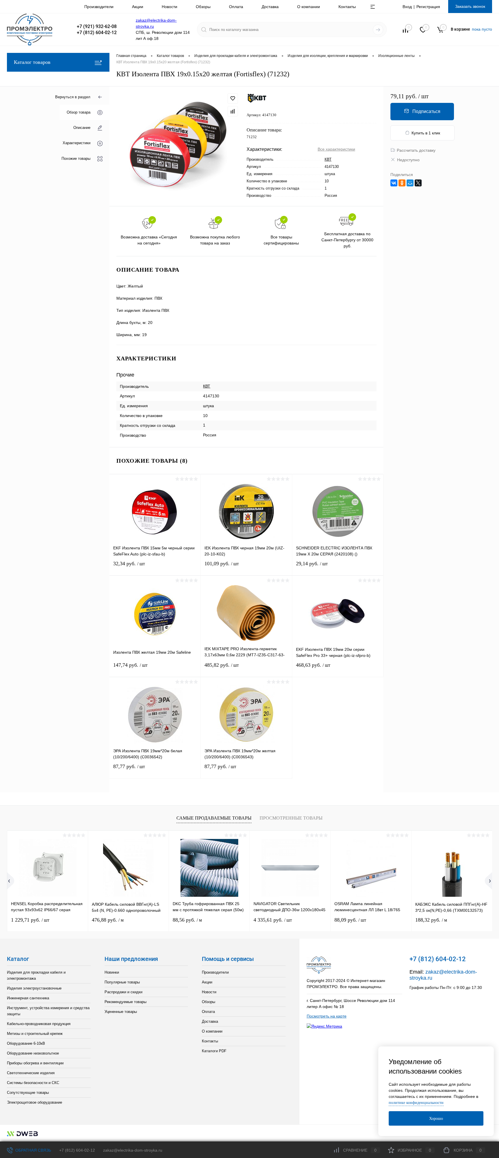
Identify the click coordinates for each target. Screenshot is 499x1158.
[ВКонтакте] (393, 182)
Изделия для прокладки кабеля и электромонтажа (36, 975)
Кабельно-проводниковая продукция (38, 1024)
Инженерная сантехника (28, 998)
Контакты (347, 6)
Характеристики (76, 143)
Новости (169, 6)
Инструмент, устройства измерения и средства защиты (48, 1011)
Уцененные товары (121, 1011)
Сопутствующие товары (28, 1092)
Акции (137, 6)
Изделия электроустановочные (34, 988)
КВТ (328, 159)
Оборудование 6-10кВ (26, 1043)
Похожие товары (76, 158)
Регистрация (428, 6)
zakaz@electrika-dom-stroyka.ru (132, 1150)
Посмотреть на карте (327, 1016)
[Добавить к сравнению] (233, 111)
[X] (418, 182)
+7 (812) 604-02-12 (77, 1150)
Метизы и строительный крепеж (35, 1033)
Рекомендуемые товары (125, 1002)
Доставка (270, 6)
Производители (98, 6)
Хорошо (436, 1118)
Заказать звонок (470, 6)
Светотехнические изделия (31, 1073)
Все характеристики (336, 149)
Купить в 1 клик (426, 133)
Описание (81, 127)
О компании (308, 6)
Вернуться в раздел (72, 97)
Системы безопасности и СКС (33, 1083)
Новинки (112, 972)
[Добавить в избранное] (233, 98)
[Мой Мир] (410, 182)
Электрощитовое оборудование (34, 1102)
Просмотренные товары (291, 818)
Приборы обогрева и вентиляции (35, 1063)
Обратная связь (32, 1150)
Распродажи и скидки (123, 992)
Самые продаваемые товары (214, 818)
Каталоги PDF (214, 1051)
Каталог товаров (32, 62)
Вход (407, 6)
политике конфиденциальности (416, 1102)
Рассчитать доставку (416, 150)
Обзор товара (78, 112)
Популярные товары (122, 982)
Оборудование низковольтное (33, 1053)
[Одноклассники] (402, 182)
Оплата (236, 6)
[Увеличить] (178, 146)
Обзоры (203, 6)
